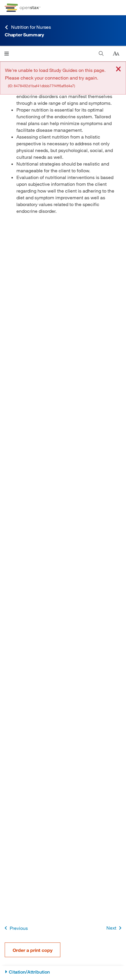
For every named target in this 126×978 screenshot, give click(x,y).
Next (111, 927)
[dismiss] (118, 69)
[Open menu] (6, 53)
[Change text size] (116, 54)
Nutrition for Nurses (31, 27)
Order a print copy (32, 950)
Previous (19, 928)
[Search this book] (101, 53)
